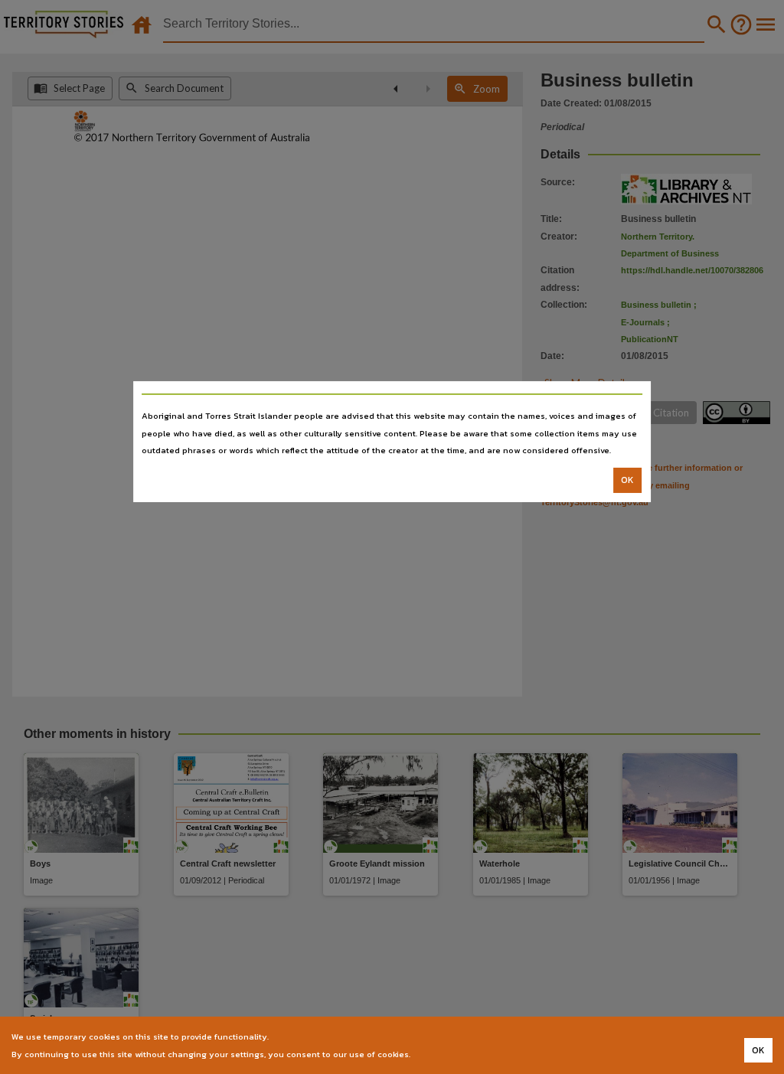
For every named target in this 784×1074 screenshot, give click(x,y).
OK (627, 480)
